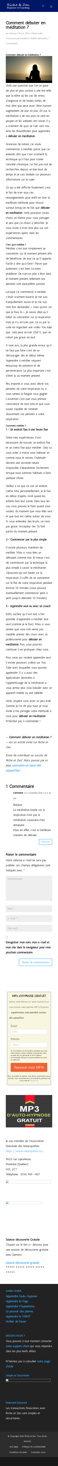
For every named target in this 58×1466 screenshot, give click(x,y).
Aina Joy (13, 33)
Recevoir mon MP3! (29, 1067)
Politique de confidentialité (33, 1446)
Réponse (45, 841)
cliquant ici (34, 1081)
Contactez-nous (38, 1452)
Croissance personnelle (16, 38)
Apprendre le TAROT (18, 1316)
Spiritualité (41, 38)
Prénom (15, 1039)
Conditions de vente (18, 1452)
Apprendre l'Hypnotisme (20, 1306)
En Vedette (32, 38)
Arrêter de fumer (16, 1321)
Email (14, 1026)
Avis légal (14, 1446)
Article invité (36, 33)
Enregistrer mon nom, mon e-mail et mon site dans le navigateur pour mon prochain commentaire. (28, 947)
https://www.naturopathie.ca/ (25, 1151)
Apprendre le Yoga (17, 1301)
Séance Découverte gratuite (22, 1262)
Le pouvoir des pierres (19, 1311)
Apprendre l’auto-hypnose (21, 1296)
